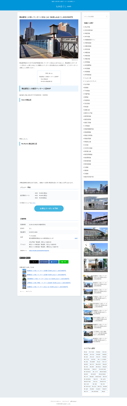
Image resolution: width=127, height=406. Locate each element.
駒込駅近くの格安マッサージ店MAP (49, 76)
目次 (46, 73)
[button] (106, 16)
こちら (33, 203)
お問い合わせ (73, 401)
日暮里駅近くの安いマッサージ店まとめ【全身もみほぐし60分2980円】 (48, 279)
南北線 (28, 257)
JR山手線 (23, 257)
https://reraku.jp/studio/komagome (39, 250)
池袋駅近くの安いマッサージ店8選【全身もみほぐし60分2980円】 (46, 270)
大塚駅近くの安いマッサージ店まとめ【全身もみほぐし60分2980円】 (47, 287)
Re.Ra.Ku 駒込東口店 (46, 81)
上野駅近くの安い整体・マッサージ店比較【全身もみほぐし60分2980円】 (49, 283)
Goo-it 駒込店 (44, 79)
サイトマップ (65, 401)
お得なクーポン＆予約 (49, 208)
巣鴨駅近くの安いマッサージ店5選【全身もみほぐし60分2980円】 (46, 274)
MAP (76, 238)
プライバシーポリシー (56, 401)
